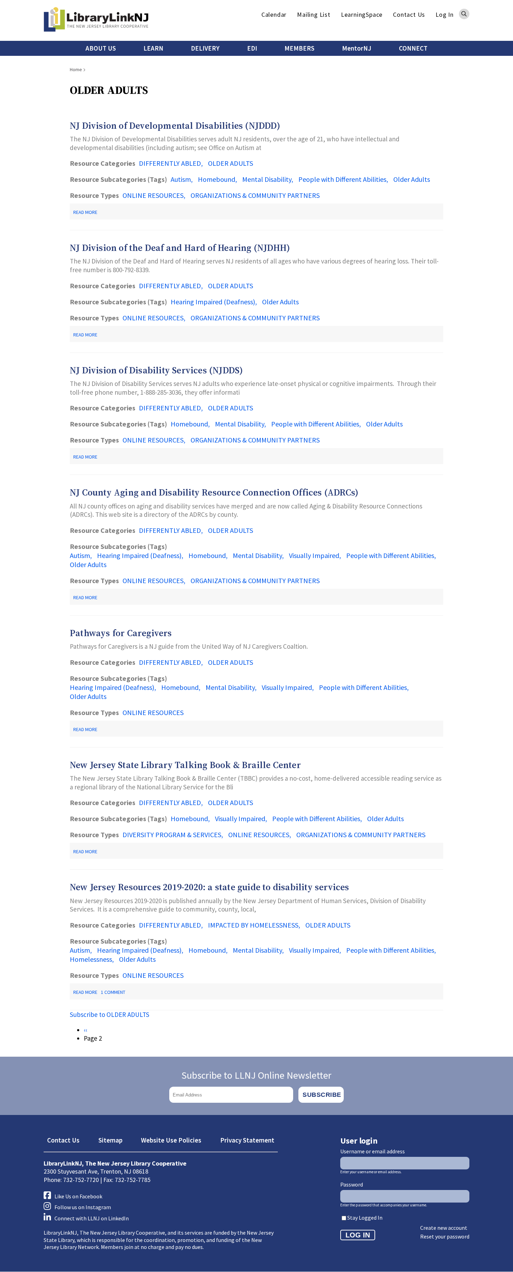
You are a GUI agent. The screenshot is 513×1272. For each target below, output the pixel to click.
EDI (252, 48)
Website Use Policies (171, 1140)
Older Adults (411, 179)
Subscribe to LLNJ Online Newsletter (256, 1075)
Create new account (443, 1227)
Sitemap (110, 1140)
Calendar (274, 14)
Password (351, 1184)
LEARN (153, 48)
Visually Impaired (314, 555)
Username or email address (372, 1151)
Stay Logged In (364, 1217)
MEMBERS (299, 48)
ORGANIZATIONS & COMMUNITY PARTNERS (255, 195)
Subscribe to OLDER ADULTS (109, 1014)
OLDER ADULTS (230, 163)
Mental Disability (266, 179)
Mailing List (313, 14)
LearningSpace (361, 14)
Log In (445, 14)
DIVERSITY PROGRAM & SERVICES (171, 834)
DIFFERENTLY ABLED (170, 163)
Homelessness (91, 959)
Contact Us (409, 14)
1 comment (113, 992)
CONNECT (413, 48)
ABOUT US (101, 48)
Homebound (216, 179)
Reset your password (444, 1236)
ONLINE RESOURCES (153, 195)
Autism (181, 179)
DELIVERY (205, 48)
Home (76, 69)
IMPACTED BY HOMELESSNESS (253, 925)
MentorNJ (356, 48)
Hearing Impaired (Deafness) (213, 301)
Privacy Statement (247, 1140)
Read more (85, 212)
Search (464, 14)
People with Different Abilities (342, 179)
